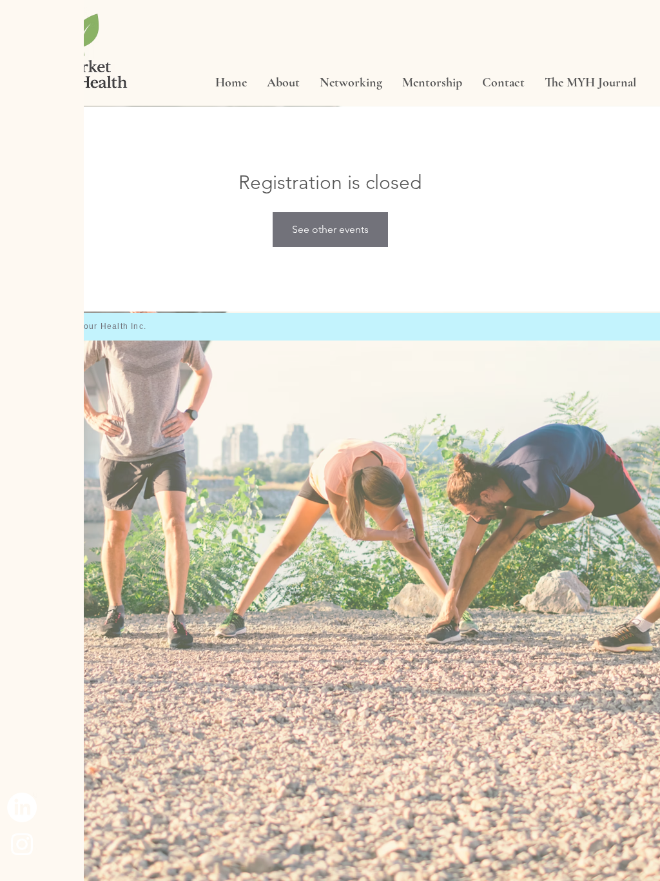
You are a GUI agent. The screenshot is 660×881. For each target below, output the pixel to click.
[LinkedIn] (22, 807)
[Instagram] (22, 844)
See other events (330, 229)
